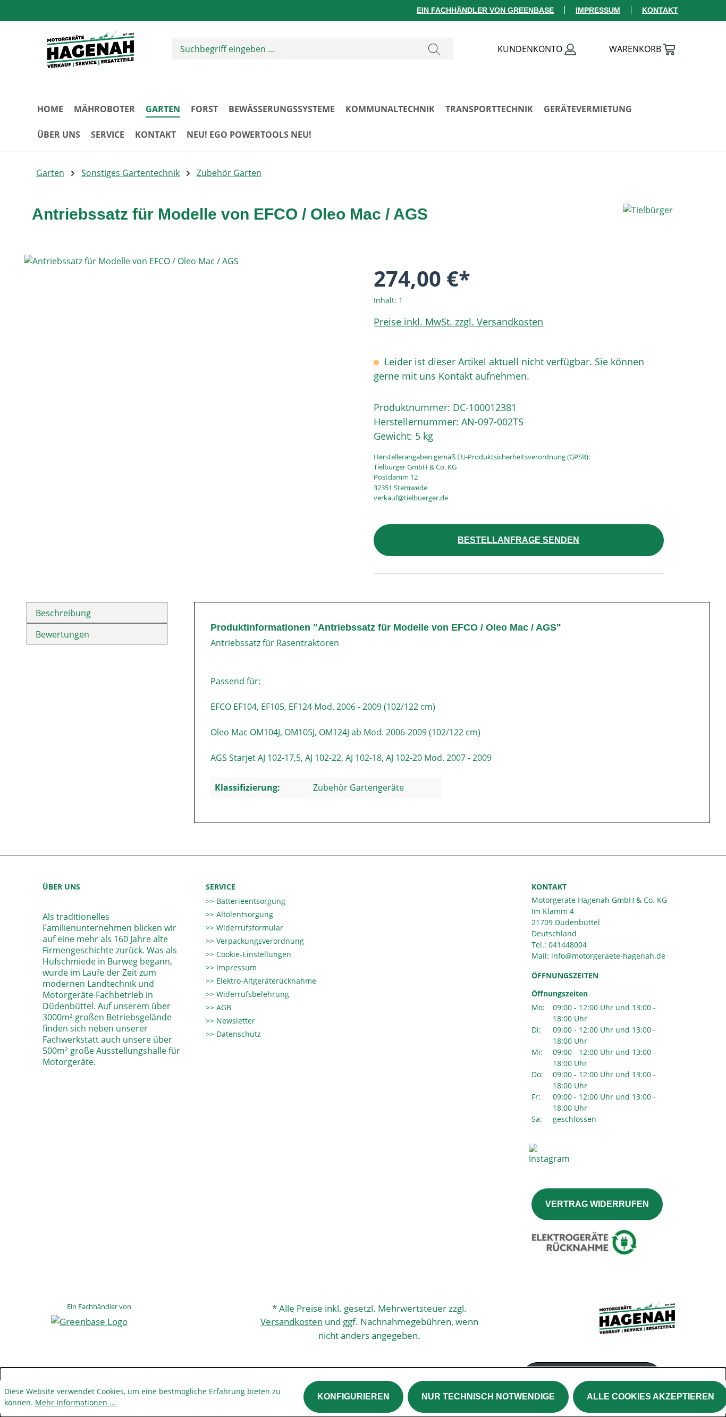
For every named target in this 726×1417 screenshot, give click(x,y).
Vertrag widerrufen (597, 1204)
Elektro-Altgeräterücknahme (265, 981)
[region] (188, 369)
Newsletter (234, 1021)
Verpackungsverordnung (259, 941)
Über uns (61, 887)
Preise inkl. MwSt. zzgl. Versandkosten (458, 321)
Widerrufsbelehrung (251, 994)
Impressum (598, 10)
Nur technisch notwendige (488, 1396)
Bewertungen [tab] (62, 634)
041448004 (567, 945)
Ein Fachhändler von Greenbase (485, 10)
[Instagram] (549, 1153)
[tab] (97, 612)
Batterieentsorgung (249, 901)
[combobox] (294, 49)
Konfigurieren (353, 1396)
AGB (222, 1007)
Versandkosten (291, 1321)
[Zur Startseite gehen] (90, 47)
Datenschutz (237, 1034)
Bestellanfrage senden (518, 539)
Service (220, 887)
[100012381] (188, 369)
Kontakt (660, 10)
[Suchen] (434, 49)
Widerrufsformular (248, 928)
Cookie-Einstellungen (252, 954)
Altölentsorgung (243, 914)
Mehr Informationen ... (75, 1402)
